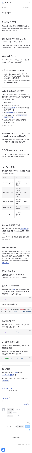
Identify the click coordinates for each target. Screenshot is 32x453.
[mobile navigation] (29, 2)
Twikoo (25, 444)
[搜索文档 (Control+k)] (25, 2)
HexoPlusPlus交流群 (8, 375)
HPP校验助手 (24, 229)
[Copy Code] (29, 299)
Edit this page (8, 388)
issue (16, 372)
